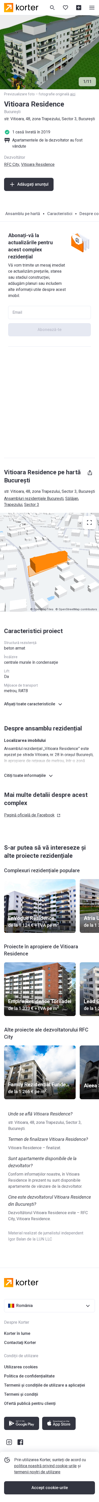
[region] (49, 562)
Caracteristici (59, 213)
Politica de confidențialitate (29, 1376)
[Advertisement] (49, 402)
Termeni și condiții (21, 1394)
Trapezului (13, 504)
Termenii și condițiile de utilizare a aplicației (44, 1385)
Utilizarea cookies (21, 1367)
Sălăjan (71, 498)
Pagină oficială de (29, 815)
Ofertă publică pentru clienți (30, 1403)
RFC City (11, 164)
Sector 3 (31, 504)
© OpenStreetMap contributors (76, 609)
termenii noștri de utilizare (37, 1472)
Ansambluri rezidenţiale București (33, 498)
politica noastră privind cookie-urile (45, 1465)
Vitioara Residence (38, 164)
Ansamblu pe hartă (22, 213)
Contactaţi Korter (20, 1342)
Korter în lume (17, 1333)
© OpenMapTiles (41, 609)
